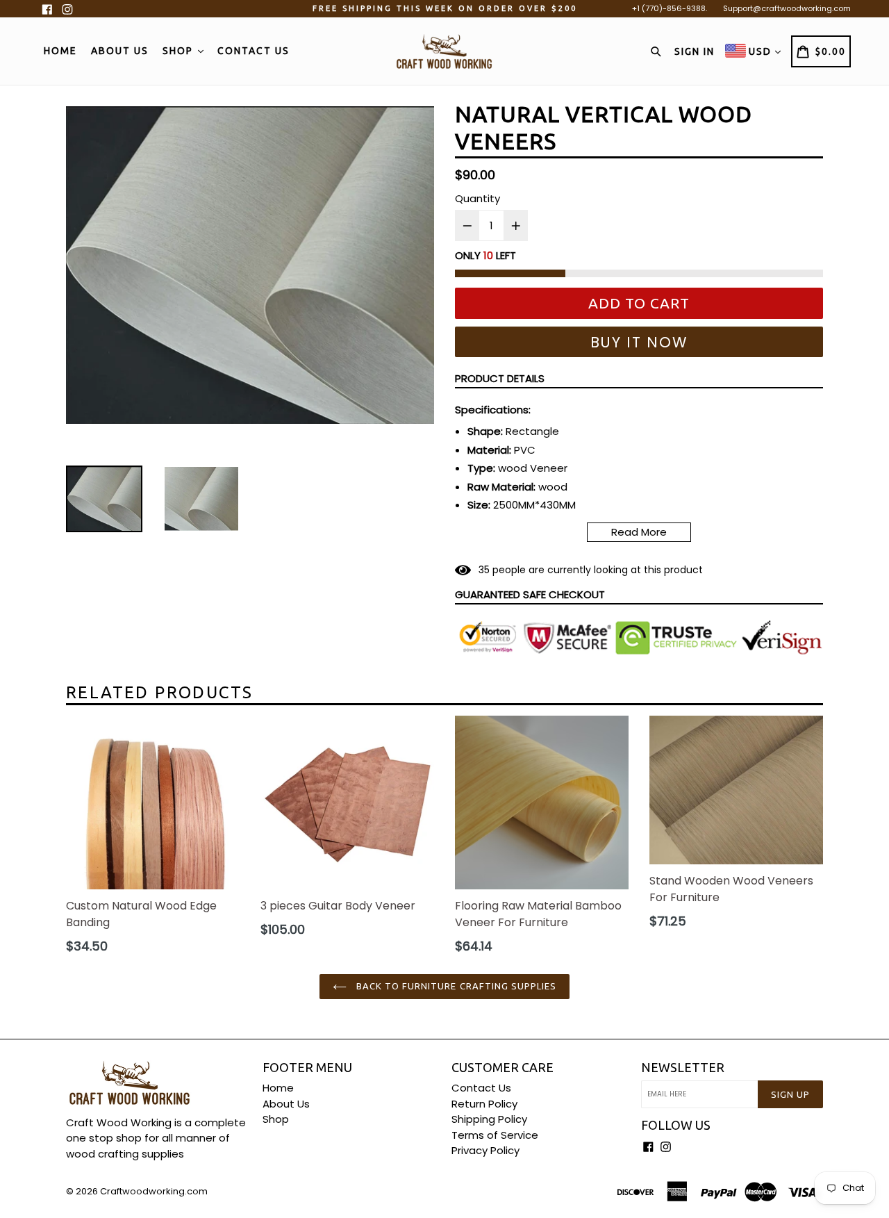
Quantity (477, 198)
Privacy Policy (485, 1150)
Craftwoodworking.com (154, 1191)
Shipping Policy (489, 1119)
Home (60, 50)
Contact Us (253, 50)
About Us (120, 50)
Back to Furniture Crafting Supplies (455, 986)
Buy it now (639, 342)
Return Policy (484, 1103)
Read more (639, 532)
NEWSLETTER (682, 1067)
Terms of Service (494, 1135)
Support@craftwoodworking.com (787, 8)
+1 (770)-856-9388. (669, 8)
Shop (180, 50)
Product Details (500, 378)
